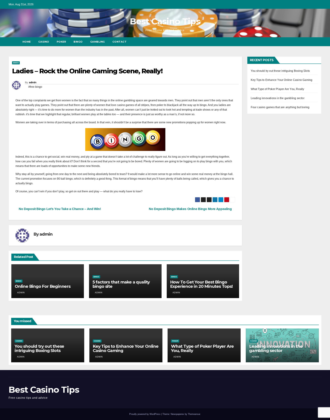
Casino (43, 41)
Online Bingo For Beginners (42, 286)
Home (27, 41)
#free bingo (35, 86)
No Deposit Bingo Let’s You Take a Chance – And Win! (59, 209)
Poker (61, 41)
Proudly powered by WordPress (145, 414)
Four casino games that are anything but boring (280, 107)
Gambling (97, 41)
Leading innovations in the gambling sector (277, 98)
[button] (319, 41)
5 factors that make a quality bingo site (121, 284)
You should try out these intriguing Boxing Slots (280, 70)
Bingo (78, 41)
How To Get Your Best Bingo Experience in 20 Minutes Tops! (201, 284)
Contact (119, 41)
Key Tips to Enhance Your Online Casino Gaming (281, 79)
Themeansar (194, 414)
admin (32, 82)
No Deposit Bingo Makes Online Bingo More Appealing (190, 209)
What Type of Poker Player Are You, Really (277, 89)
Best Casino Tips (165, 21)
